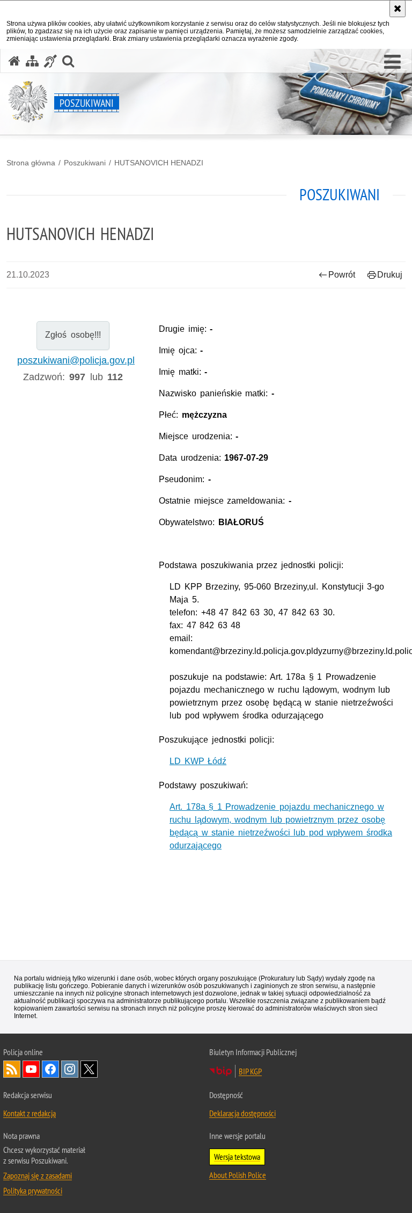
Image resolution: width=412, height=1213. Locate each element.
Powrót (341, 274)
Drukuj (389, 274)
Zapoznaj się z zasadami (37, 1175)
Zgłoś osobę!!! (72, 334)
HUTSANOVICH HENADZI (158, 162)
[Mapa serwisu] (32, 61)
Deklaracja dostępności (242, 1113)
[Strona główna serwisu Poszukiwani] (14, 61)
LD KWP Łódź (198, 761)
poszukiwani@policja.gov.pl (76, 360)
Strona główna (30, 162)
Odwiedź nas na (31, 1069)
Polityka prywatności (32, 1190)
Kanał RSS (11, 1069)
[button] (392, 62)
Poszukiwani (85, 162)
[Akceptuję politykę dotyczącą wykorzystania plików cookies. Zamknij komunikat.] (397, 8)
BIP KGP (250, 1071)
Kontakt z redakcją (29, 1113)
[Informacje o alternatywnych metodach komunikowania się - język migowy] (50, 61)
